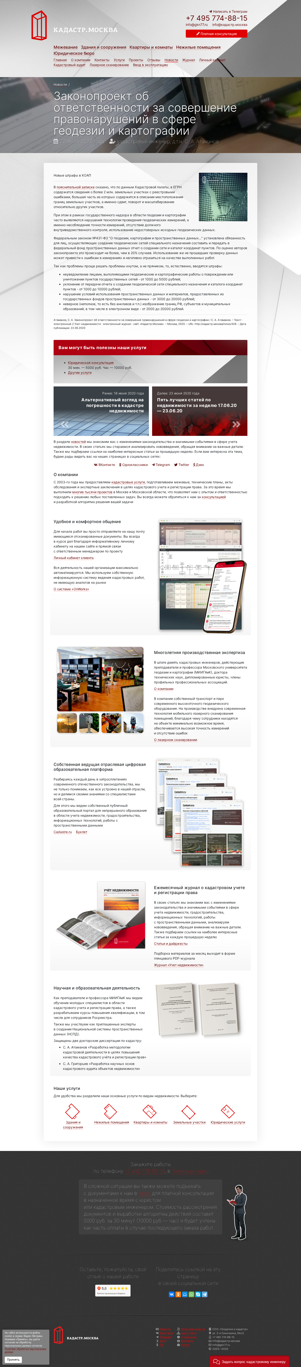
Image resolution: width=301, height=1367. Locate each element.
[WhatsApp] (191, 1294)
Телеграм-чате (189, 1171)
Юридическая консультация (91, 363)
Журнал (188, 60)
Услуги (119, 60)
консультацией (214, 497)
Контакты (102, 60)
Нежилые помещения (198, 47)
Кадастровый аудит (69, 65)
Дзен (199, 465)
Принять (13, 1360)
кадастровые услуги (128, 482)
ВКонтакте (106, 465)
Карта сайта (188, 1333)
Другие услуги (79, 372)
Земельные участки (189, 1122)
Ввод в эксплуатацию (150, 65)
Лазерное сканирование (109, 65)
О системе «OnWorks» (71, 589)
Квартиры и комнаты (151, 47)
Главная (60, 60)
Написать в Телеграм (229, 11)
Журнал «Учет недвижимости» (179, 965)
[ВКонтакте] (171, 1294)
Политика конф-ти (193, 1329)
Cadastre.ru (63, 832)
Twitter (183, 465)
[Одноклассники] (178, 1294)
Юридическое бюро (74, 53)
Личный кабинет (212, 60)
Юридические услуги (228, 1122)
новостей (78, 442)
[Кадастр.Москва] (90, 25)
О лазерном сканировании (175, 740)
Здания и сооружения (103, 47)
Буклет (81, 832)
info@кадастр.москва (229, 25)
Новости (171, 60)
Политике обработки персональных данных (25, 1350)
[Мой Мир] (185, 1294)
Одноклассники (134, 465)
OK (161, 1345)
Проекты (136, 60)
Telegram (162, 465)
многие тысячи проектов (92, 492)
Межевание (66, 47)
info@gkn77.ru (197, 24)
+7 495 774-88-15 (216, 18)
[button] (249, 1361)
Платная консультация (218, 34)
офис (144, 1193)
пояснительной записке (76, 187)
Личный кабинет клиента (74, 558)
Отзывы (153, 60)
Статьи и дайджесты (171, 943)
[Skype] (198, 1294)
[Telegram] (204, 1294)
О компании (80, 60)
